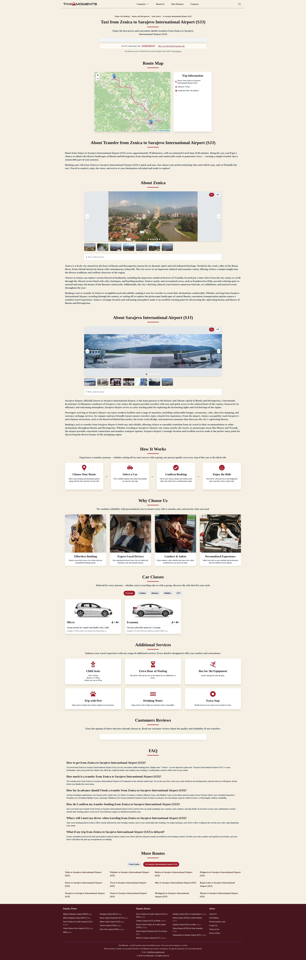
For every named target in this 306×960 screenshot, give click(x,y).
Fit (211, 195)
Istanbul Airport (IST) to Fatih (187, 924)
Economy (129, 593)
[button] (113, 76)
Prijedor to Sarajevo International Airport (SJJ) (129, 874)
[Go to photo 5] (155, 239)
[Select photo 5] (141, 247)
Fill (217, 195)
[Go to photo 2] (148, 239)
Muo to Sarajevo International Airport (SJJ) (175, 883)
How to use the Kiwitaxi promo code (171, 46)
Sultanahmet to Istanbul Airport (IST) (189, 935)
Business (155, 593)
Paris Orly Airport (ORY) (112, 929)
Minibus (167, 593)
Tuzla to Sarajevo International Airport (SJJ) (83, 874)
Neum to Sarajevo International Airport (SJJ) (128, 895)
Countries (141, 4)
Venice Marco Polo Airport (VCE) (78, 928)
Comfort (142, 593)
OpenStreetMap (164, 130)
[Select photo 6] (154, 247)
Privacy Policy (214, 933)
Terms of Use (214, 929)
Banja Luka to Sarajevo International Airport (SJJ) (217, 884)
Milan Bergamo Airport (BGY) (77, 918)
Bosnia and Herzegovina (140, 16)
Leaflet (154, 130)
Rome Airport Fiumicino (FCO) (114, 918)
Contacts (194, 4)
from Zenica (156, 16)
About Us (160, 4)
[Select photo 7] (167, 247)
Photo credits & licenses (96, 257)
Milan (67, 932)
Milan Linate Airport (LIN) (112, 922)
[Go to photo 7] (159, 239)
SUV (179, 593)
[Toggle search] (239, 4)
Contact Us (213, 925)
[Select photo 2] (103, 247)
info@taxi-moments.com (156, 952)
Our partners (177, 51)
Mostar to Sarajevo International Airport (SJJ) (219, 895)
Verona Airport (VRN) (110, 925)
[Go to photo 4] (153, 239)
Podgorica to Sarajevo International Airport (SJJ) (220, 874)
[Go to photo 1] (146, 239)
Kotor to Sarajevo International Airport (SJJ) (83, 884)
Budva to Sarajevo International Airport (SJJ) (173, 874)
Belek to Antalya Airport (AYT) (151, 938)
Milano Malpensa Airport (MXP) (77, 914)
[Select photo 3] (115, 247)
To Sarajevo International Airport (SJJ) (161, 864)
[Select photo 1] (90, 247)
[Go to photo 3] (150, 239)
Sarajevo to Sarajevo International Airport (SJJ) (85, 895)
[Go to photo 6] (157, 239)
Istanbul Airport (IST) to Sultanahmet (189, 914)
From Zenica (134, 864)
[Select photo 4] (128, 247)
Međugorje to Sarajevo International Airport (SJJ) (172, 895)
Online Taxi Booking (122, 16)
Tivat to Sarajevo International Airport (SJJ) (128, 884)
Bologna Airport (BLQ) (111, 914)
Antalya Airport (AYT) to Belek (151, 921)
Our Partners (177, 4)
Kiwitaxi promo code (217, 922)
